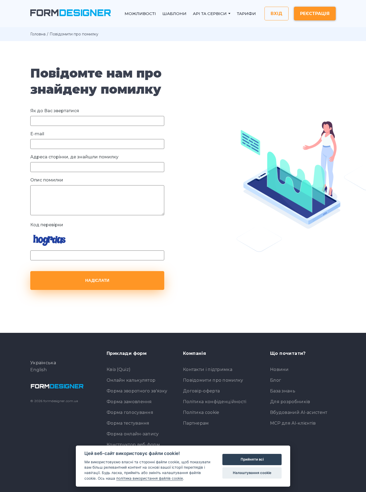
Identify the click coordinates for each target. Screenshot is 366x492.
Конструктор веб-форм (133, 444)
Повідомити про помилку (213, 380)
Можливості (140, 13)
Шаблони (174, 13)
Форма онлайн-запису (133, 433)
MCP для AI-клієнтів (293, 423)
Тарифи (246, 13)
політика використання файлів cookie (149, 478)
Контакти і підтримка (207, 369)
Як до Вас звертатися (54, 110)
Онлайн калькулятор (131, 380)
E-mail (37, 133)
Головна (38, 34)
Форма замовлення (129, 401)
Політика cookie (201, 412)
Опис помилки (46, 180)
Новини (279, 369)
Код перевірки (46, 224)
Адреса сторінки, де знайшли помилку (74, 156)
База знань (282, 390)
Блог (275, 380)
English (38, 370)
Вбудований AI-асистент (298, 412)
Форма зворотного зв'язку (137, 390)
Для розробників (290, 401)
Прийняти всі (252, 459)
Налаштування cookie (252, 473)
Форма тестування (128, 423)
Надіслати (97, 280)
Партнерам (196, 423)
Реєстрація (315, 13)
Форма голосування (130, 412)
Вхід (276, 13)
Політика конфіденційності (215, 401)
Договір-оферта (201, 390)
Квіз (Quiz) (118, 369)
